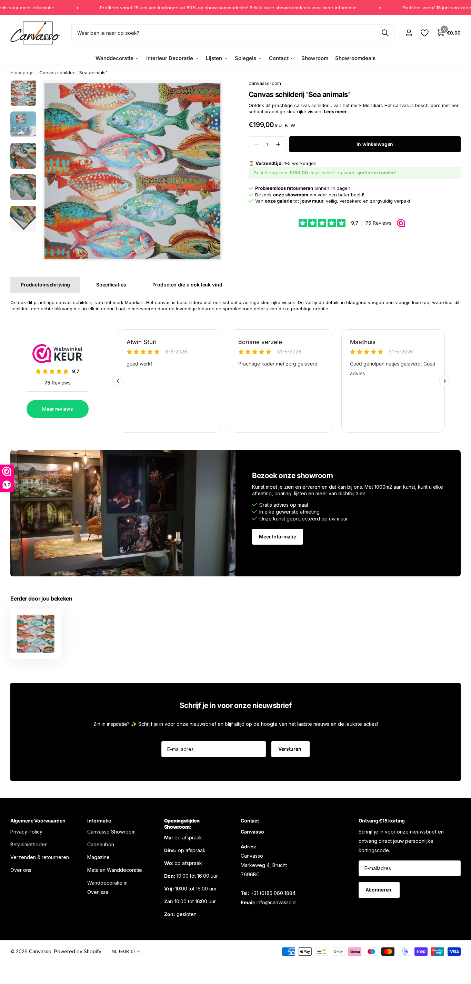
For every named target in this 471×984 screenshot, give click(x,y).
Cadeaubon (100, 844)
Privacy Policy (26, 831)
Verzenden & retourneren (39, 857)
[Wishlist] (424, 33)
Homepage (22, 72)
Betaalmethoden (29, 844)
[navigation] (23, 93)
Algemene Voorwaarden (37, 821)
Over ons (20, 870)
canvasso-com (265, 83)
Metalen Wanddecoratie (114, 870)
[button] (278, 144)
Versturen (290, 749)
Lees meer (335, 111)
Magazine (98, 857)
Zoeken (384, 32)
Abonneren (379, 890)
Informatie (99, 821)
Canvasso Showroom (111, 831)
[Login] (408, 33)
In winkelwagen (375, 144)
